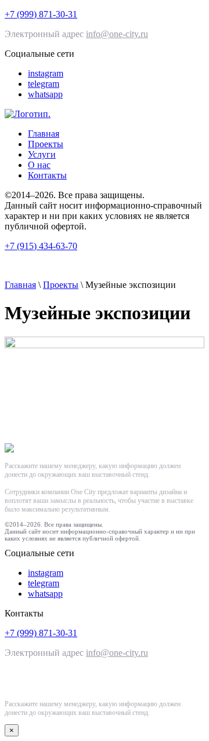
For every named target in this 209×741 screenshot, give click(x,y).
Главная (43, 133)
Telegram (104, 680)
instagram (45, 73)
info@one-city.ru (117, 34)
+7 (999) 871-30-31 (41, 14)
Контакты (47, 175)
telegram (43, 84)
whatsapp (45, 94)
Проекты (45, 144)
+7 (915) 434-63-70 (41, 246)
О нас (39, 165)
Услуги (42, 154)
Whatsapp (36, 680)
